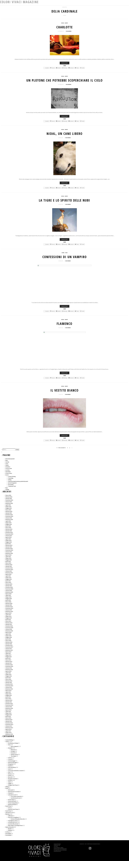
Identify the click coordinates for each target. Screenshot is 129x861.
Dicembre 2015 (9, 684)
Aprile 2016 (8, 677)
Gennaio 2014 (8, 721)
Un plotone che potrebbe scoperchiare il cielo (64, 80)
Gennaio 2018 (8, 643)
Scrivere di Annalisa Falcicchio (18, 819)
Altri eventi (10, 790)
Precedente (62, 447)
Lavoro (9, 769)
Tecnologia (13, 756)
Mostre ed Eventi (12, 801)
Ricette (9, 828)
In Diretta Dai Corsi (12, 822)
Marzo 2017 (8, 659)
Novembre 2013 (9, 724)
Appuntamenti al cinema (13, 791)
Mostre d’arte (11, 799)
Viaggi (9, 783)
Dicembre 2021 (9, 567)
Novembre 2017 (9, 647)
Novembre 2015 (9, 685)
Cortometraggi (11, 760)
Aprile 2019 (8, 619)
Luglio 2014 (8, 711)
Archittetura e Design (13, 743)
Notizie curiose (14, 754)
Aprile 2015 (8, 697)
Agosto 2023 (8, 537)
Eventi (6, 788)
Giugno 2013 (8, 732)
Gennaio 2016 (8, 682)
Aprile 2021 (8, 580)
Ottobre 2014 (8, 706)
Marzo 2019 (8, 621)
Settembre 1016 (9, 734)
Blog (6, 460)
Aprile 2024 (8, 526)
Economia (13, 752)
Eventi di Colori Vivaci (13, 809)
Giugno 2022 (8, 558)
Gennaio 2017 (8, 663)
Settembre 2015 (9, 689)
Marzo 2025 (8, 509)
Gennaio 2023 (8, 547)
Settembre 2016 (9, 669)
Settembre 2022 (9, 553)
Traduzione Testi (12, 486)
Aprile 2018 (8, 638)
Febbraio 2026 (8, 496)
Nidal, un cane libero (65, 133)
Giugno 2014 (8, 713)
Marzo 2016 (8, 679)
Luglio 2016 (8, 672)
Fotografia (10, 764)
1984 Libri (10, 815)
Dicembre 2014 (9, 703)
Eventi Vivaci (8, 806)
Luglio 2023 (8, 538)
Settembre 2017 (9, 650)
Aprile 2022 (8, 561)
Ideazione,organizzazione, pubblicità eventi (18, 481)
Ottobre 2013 (8, 726)
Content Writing (12, 476)
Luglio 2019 (8, 614)
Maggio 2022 (8, 559)
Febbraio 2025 (8, 511)
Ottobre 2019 (8, 609)
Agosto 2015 (8, 690)
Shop (6, 487)
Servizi (6, 474)
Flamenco (64, 323)
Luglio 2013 (8, 730)
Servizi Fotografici (12, 483)
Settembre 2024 (9, 519)
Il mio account (8, 468)
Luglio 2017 (8, 653)
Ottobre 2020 (8, 590)
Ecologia (13, 751)
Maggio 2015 (8, 695)
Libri (9, 772)
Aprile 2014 (8, 716)
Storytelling (10, 484)
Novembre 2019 (9, 608)
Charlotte (64, 27)
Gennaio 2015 (8, 701)
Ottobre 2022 (8, 551)
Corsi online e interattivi (16, 796)
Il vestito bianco (64, 390)
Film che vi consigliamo (13, 817)
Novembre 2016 (9, 666)
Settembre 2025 (9, 503)
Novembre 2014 (9, 705)
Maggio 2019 (8, 618)
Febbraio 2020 (8, 603)
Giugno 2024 (8, 522)
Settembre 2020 (9, 592)
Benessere (13, 749)
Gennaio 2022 (8, 566)
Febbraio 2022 (8, 564)
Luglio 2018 (8, 634)
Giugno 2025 (8, 506)
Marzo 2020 (8, 601)
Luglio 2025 (8, 505)
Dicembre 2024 (9, 514)
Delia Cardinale (68, 31)
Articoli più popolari (10, 458)
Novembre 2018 (9, 627)
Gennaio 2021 (8, 585)
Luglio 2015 (8, 692)
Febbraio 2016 (8, 680)
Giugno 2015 (8, 693)
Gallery (7, 465)
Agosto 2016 (8, 671)
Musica (9, 773)
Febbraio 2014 (8, 719)
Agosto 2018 (8, 632)
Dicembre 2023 (9, 532)
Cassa (6, 463)
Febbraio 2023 (8, 545)
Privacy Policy (8, 473)
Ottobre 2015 (8, 687)
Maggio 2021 (8, 579)
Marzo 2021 (8, 582)
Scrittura (10, 780)
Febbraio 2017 (8, 661)
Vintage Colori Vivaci (13, 785)
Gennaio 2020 (8, 605)
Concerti (10, 759)
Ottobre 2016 (8, 668)
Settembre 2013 (9, 727)
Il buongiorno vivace (12, 820)
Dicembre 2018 (9, 626)
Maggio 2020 (8, 598)
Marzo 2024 (8, 527)
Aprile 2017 (8, 658)
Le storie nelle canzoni (13, 823)
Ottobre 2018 (8, 629)
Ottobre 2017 (8, 648)
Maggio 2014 (8, 714)
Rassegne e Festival (12, 778)
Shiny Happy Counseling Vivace (15, 825)
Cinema (10, 757)
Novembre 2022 (9, 550)
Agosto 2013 (8, 729)
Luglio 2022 (8, 556)
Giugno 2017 (8, 655)
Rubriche (7, 814)
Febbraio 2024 (8, 529)
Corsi (9, 807)
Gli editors (7, 466)
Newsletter (8, 471)
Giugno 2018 (8, 635)
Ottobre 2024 (8, 517)
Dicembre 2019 (9, 606)
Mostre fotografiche (13, 802)
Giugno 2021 (8, 577)
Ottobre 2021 (8, 571)
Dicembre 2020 (9, 587)
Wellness (10, 830)
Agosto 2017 (8, 651)
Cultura (62, 22)
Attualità (10, 748)
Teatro (9, 781)
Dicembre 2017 (9, 645)
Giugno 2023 (8, 540)
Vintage (7, 489)
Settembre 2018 (9, 630)
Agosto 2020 (8, 593)
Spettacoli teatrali (12, 804)
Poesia (66, 252)
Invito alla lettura (12, 767)
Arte (9, 744)
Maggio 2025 (8, 508)
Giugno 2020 (8, 597)
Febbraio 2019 (8, 622)
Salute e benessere (9, 827)
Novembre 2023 (9, 534)
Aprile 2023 (8, 543)
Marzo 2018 (8, 640)
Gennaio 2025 (8, 513)
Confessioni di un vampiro (64, 257)
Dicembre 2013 (9, 722)
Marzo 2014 (8, 718)
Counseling (10, 478)
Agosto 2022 (8, 555)
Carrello (7, 462)
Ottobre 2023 (8, 535)
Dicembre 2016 (9, 664)
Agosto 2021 (8, 574)
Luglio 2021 (8, 576)
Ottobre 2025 (8, 501)
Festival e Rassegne (12, 762)
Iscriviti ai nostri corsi (16, 798)
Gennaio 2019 (8, 624)
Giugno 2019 (8, 616)
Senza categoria (14, 746)
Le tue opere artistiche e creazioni (15, 770)
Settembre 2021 (9, 572)
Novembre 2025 (9, 500)
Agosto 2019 (8, 613)
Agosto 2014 (8, 710)
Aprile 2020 (8, 600)
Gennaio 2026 (8, 498)
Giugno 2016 (8, 674)
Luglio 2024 (8, 521)
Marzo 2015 (8, 698)
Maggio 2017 (8, 656)
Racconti (66, 22)
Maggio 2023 (8, 542)
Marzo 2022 (8, 563)
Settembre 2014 (9, 708)
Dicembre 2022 (9, 548)
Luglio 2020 (8, 595)
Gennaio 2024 (8, 530)
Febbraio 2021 (8, 584)
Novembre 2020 (9, 588)
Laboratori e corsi (12, 794)
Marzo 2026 (8, 495)
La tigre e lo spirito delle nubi (64, 200)
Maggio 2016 (8, 676)
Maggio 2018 (8, 637)
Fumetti (10, 765)
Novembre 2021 (9, 569)
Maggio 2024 (8, 524)
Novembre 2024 (9, 516)
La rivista (7, 470)
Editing (9, 479)
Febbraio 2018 (8, 642)
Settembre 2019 (9, 611)
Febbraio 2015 (8, 700)
